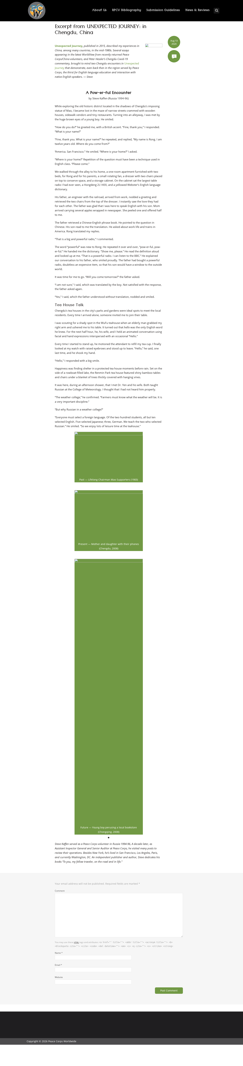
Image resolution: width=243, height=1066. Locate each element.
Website (59, 977)
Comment (60, 890)
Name (59, 952)
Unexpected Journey (68, 46)
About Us (99, 10)
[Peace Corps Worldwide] (37, 11)
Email (58, 964)
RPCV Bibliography (126, 10)
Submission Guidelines (163, 10)
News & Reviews (197, 10)
